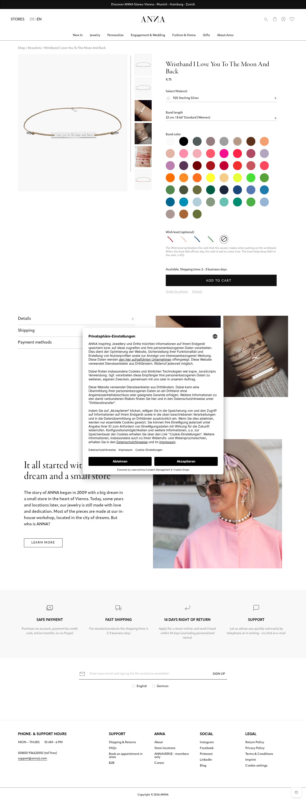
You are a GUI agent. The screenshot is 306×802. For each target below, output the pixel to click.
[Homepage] (153, 19)
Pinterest (206, 754)
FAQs (112, 748)
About (158, 742)
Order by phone (177, 292)
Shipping (26, 331)
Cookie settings (256, 765)
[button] (221, 113)
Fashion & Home (184, 35)
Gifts (206, 35)
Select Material (176, 91)
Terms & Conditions (259, 754)
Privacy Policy (255, 748)
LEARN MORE (43, 542)
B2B (111, 763)
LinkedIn (206, 760)
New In (78, 35)
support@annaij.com (32, 758)
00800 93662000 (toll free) (37, 753)
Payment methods (35, 343)
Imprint (250, 760)
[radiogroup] (221, 178)
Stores (17, 19)
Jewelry (95, 35)
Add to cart (219, 281)
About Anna (225, 35)
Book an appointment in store (125, 756)
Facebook (206, 748)
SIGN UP (219, 674)
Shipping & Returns (122, 742)
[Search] (266, 19)
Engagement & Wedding (148, 35)
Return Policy (254, 742)
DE (32, 19)
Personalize (115, 35)
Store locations (164, 748)
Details (24, 319)
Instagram (207, 742)
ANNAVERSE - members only (171, 756)
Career (159, 763)
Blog (203, 765)
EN (39, 19)
